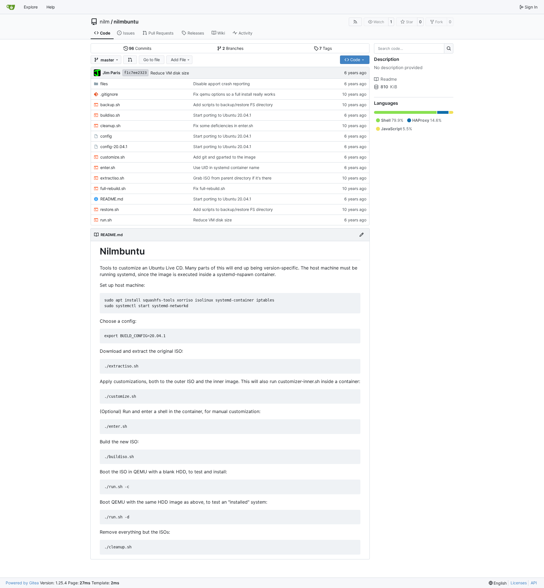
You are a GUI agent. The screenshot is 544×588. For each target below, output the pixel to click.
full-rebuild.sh (113, 188)
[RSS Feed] (355, 22)
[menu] (498, 583)
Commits (140, 48)
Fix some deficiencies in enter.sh (223, 125)
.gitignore (109, 94)
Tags (325, 48)
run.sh (106, 219)
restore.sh (109, 209)
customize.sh (112, 157)
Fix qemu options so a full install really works (234, 94)
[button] (130, 59)
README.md (111, 198)
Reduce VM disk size (169, 72)
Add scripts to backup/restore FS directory (233, 104)
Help (50, 7)
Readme (389, 79)
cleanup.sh (110, 125)
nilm (105, 22)
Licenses (519, 582)
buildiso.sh (110, 115)
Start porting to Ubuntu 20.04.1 (222, 115)
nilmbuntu (126, 22)
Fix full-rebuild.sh (209, 188)
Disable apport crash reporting (221, 83)
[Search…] (448, 48)
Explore (31, 7)
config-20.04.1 (114, 146)
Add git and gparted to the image (224, 157)
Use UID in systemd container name (226, 167)
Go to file (151, 59)
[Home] (11, 7)
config (106, 136)
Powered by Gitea (22, 582)
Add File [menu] (178, 59)
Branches (232, 48)
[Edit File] (361, 234)
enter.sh (107, 167)
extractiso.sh (112, 178)
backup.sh (110, 104)
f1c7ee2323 (135, 72)
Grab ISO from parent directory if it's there (232, 178)
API (534, 582)
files (104, 83)
